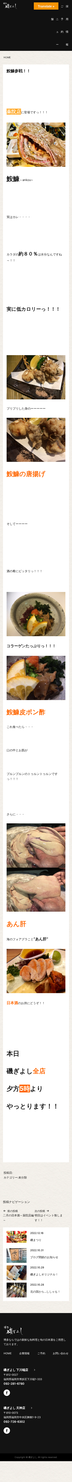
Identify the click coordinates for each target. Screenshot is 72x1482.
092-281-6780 (14, 1384)
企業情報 (24, 1353)
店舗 (52, 13)
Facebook (7, 1393)
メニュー (57, 25)
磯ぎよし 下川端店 (16, 1370)
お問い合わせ (60, 1353)
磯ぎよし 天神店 (14, 1408)
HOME (8, 1353)
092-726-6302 (14, 1422)
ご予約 (62, 19)
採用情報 (67, 25)
